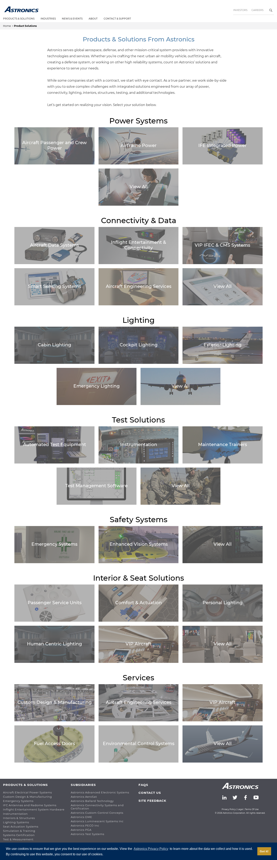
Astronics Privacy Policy (151, 848)
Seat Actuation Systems (20, 826)
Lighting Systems (16, 822)
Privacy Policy (229, 809)
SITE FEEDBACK (152, 801)
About (93, 18)
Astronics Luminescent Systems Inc (97, 821)
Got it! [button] (264, 851)
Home (7, 25)
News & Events (72, 18)
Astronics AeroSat (84, 796)
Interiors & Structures (19, 818)
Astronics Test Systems (87, 834)
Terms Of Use (252, 809)
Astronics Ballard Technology (92, 801)
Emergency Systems (18, 801)
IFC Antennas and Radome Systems (29, 805)
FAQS (143, 785)
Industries (48, 18)
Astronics (21, 9)
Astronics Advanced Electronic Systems (100, 792)
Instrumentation (15, 813)
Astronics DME (81, 817)
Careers (257, 10)
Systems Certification (19, 835)
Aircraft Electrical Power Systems (27, 792)
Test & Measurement (18, 839)
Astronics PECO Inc (85, 825)
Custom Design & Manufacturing (27, 796)
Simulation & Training (19, 830)
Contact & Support (117, 18)
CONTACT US (149, 793)
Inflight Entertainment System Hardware (33, 809)
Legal (240, 809)
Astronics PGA (81, 829)
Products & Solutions (18, 18)
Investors (240, 10)
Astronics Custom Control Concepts (97, 812)
